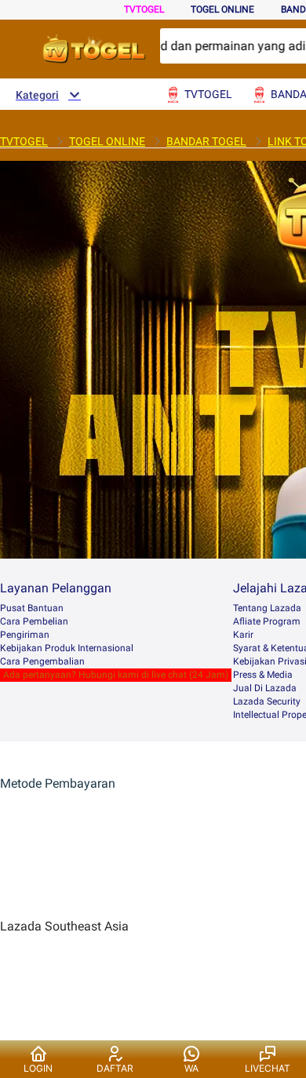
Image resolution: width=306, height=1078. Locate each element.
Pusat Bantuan (32, 608)
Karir (243, 634)
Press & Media (263, 674)
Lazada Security (267, 701)
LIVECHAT (267, 1068)
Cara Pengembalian (42, 661)
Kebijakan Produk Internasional (66, 648)
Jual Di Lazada (265, 688)
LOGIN (38, 1068)
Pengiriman (24, 634)
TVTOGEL (144, 9)
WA (191, 1068)
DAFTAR (115, 1068)
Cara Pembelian (34, 621)
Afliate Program (267, 621)
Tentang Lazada (267, 608)
